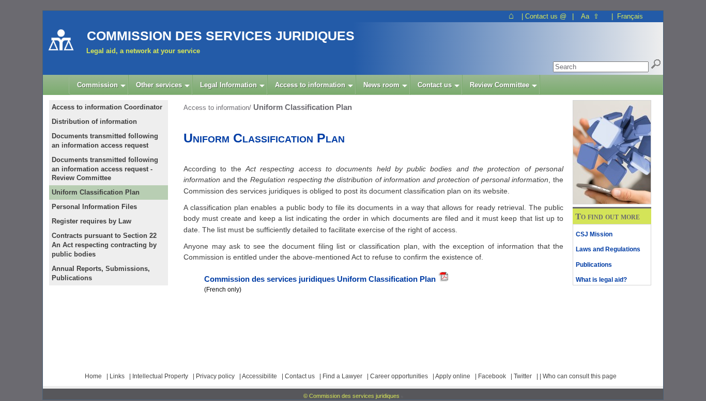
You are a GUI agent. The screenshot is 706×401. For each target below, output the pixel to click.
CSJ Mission (594, 234)
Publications (594, 264)
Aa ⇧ (590, 16)
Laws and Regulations (608, 249)
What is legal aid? (601, 279)
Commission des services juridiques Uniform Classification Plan (320, 279)
